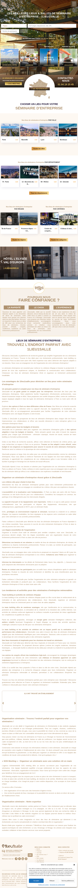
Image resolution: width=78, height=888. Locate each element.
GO (24, 31)
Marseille (24, 140)
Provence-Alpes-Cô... (27, 230)
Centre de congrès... (48, 230)
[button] (74, 865)
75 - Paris (5, 182)
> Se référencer (39, 89)
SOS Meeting (40, 862)
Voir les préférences (68, 880)
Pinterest (39, 851)
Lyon (42, 140)
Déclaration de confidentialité (57, 884)
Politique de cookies (43, 884)
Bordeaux (63, 140)
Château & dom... (66, 228)
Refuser (52, 880)
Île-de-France (6, 228)
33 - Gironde (64, 182)
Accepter (36, 880)
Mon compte (40, 858)
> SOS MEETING (13, 84)
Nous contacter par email (66, 850)
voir (16, 140)
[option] (39, 263)
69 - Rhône (45, 182)
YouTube (39, 852)
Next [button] (76, 261)
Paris (4, 140)
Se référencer (40, 860)
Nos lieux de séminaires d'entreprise (39, 120)
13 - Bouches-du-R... (28, 183)
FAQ (38, 856)
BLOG (38, 849)
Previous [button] (1, 261)
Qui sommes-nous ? (42, 854)
